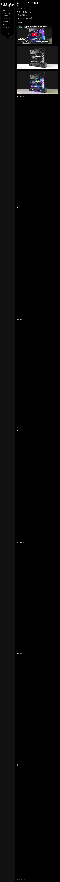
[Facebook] (5, 30)
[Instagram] (7, 30)
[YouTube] (9, 30)
